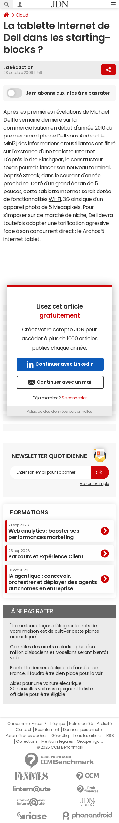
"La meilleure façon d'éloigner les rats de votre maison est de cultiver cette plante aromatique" (54, 631)
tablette (63, 151)
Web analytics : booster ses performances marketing (43, 531)
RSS (110, 736)
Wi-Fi (55, 199)
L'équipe (57, 724)
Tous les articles (87, 736)
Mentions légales (57, 741)
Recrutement (47, 730)
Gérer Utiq (60, 736)
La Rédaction (18, 67)
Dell (8, 119)
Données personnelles (83, 730)
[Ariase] (31, 815)
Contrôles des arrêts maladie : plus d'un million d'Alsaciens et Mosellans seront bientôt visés (59, 652)
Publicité (104, 724)
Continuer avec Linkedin (64, 364)
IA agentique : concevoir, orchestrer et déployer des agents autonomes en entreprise (52, 579)
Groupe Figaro (90, 741)
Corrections (27, 741)
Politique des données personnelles (59, 411)
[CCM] (88, 776)
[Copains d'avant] (31, 802)
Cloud (22, 15)
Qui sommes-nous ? (26, 724)
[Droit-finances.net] (88, 789)
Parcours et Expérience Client (45, 554)
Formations (29, 512)
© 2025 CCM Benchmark (59, 747)
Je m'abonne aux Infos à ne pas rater (68, 93)
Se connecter (74, 398)
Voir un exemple (94, 484)
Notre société (81, 724)
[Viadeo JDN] (88, 802)
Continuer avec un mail (65, 382)
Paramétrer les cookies (26, 736)
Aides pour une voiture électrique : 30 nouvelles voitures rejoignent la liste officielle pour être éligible (51, 689)
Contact (23, 730)
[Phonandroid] (88, 815)
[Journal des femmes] (31, 776)
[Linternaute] (31, 789)
